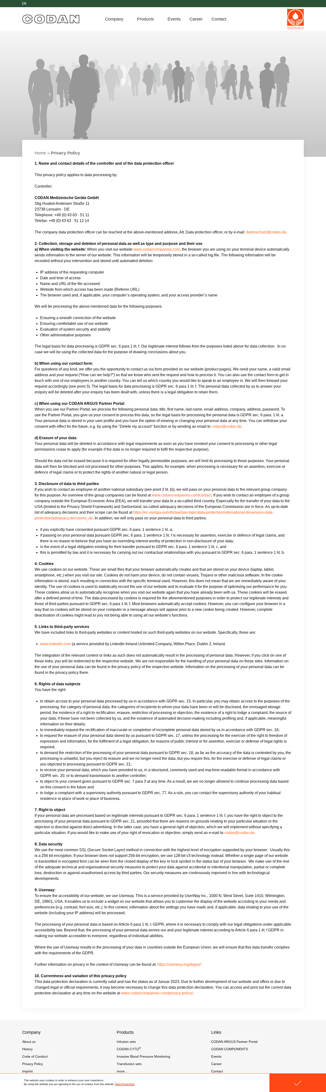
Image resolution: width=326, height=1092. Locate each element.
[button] (297, 1083)
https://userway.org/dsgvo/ (179, 964)
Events (174, 19)
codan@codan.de (226, 426)
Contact (218, 19)
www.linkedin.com (55, 644)
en (24, 3)
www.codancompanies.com (156, 249)
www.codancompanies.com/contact (181, 495)
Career (196, 19)
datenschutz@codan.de (266, 232)
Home (40, 153)
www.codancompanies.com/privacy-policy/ (157, 993)
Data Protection (125, 1084)
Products (145, 19)
